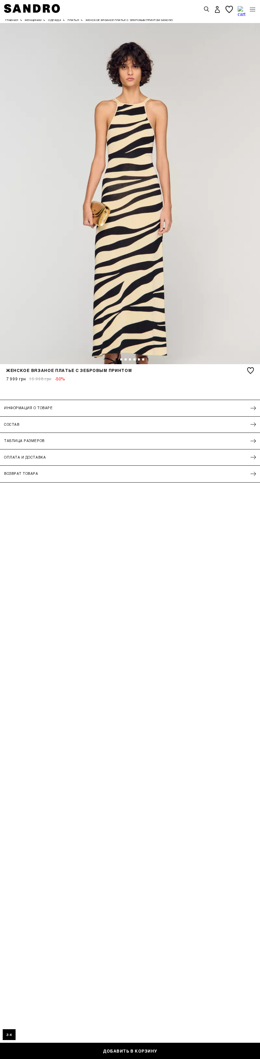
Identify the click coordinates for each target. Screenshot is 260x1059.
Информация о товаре (28, 408)
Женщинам (33, 20)
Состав (11, 424)
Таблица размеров (24, 441)
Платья (73, 20)
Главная (11, 20)
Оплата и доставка (25, 457)
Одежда (54, 20)
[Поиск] (206, 9)
